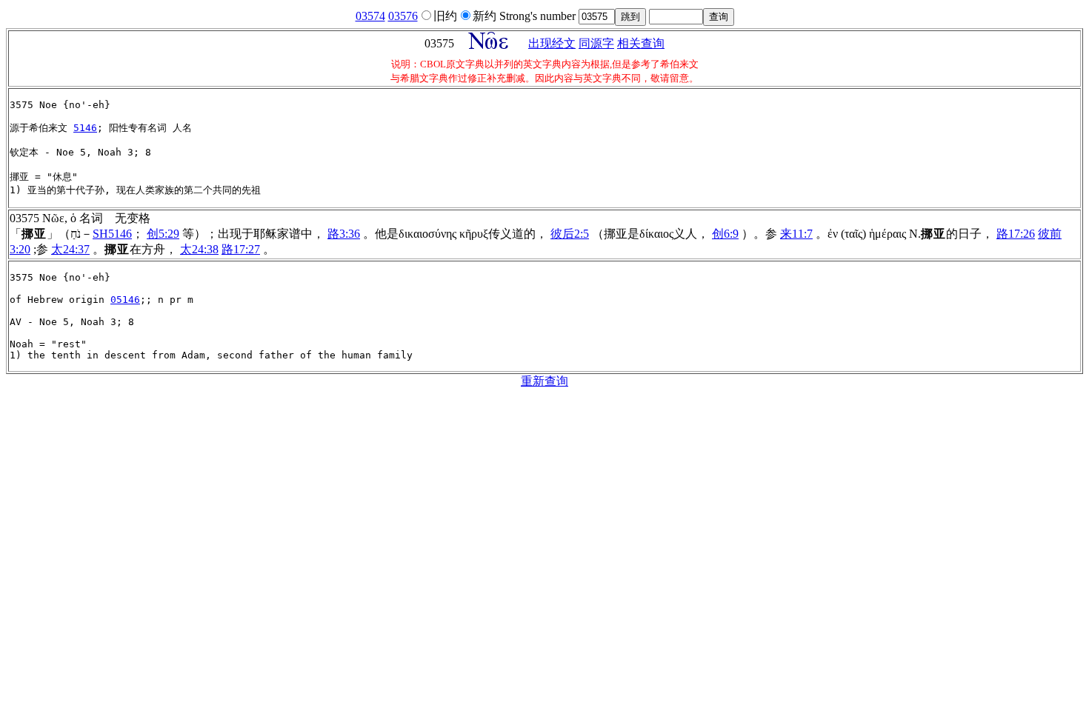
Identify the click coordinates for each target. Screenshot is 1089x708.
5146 (85, 127)
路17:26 (1015, 233)
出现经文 (552, 43)
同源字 (596, 43)
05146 (125, 299)
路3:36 (343, 233)
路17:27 (241, 249)
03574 (370, 16)
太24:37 (70, 249)
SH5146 (112, 233)
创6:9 (725, 233)
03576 (403, 16)
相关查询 (641, 43)
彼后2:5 (569, 233)
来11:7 (796, 233)
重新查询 (544, 381)
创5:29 (163, 233)
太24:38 (199, 249)
